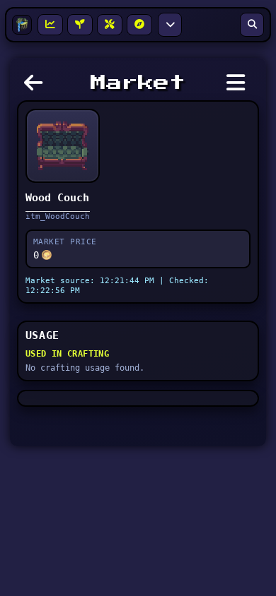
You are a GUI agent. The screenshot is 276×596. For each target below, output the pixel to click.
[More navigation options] (170, 25)
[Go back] (37, 87)
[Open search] (252, 25)
